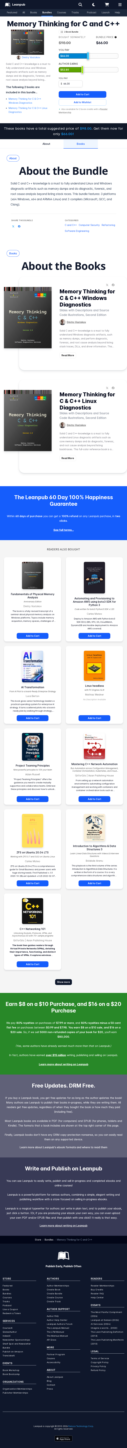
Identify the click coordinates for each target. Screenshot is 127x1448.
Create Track (54, 1301)
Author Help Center (57, 1320)
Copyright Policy (100, 1362)
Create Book (54, 1289)
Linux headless (94, 685)
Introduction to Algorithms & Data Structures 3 (94, 847)
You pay (63, 78)
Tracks (75, 12)
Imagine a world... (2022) (104, 1328)
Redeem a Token (12, 1313)
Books (33, 12)
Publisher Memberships (15, 1393)
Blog (49, 1381)
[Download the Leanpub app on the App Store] (63, 1438)
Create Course (55, 1297)
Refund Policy (98, 1370)
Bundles (47, 12)
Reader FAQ (97, 1293)
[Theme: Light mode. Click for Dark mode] (94, 5)
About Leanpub (55, 1377)
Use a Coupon (10, 1309)
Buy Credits (97, 1289)
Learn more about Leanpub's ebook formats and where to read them (63, 1147)
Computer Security (89, 225)
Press (50, 1389)
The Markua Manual (57, 1336)
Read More (68, 355)
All (23, 12)
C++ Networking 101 (32, 929)
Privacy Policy (98, 1366)
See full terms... (63, 530)
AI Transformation (32, 687)
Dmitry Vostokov (31, 57)
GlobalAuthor (10, 1332)
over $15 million (56, 1055)
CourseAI (8, 1328)
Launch (106, 12)
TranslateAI (9, 1355)
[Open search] (80, 5)
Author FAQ (53, 1316)
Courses (61, 12)
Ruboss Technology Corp (80, 1426)
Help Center (97, 1297)
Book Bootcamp (11, 1374)
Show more (63, 982)
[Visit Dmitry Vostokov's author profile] (62, 322)
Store (38, 1239)
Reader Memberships (102, 1285)
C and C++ (71, 225)
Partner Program (56, 1354)
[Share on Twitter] (13, 226)
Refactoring (108, 225)
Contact (51, 1385)
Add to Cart (82, 94)
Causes (51, 1358)
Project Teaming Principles (33, 765)
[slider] (88, 56)
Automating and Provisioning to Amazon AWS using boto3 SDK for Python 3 (94, 602)
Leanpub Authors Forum (60, 1324)
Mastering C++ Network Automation (94, 764)
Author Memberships (58, 1285)
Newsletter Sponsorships (16, 1340)
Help (117, 12)
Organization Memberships (17, 1389)
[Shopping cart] (107, 5)
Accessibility (54, 1362)
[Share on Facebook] (19, 226)
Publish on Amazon (13, 1351)
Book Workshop (11, 1370)
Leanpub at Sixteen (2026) (105, 1320)
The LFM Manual (55, 1332)
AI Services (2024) (100, 1324)
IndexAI (6, 1336)
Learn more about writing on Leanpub (63, 1064)
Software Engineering (77, 231)
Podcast (91, 12)
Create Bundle (54, 1293)
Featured (12, 12)
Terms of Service (100, 1358)
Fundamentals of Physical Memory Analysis (32, 595)
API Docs (51, 1340)
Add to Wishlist (82, 102)
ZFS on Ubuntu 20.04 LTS (33, 852)
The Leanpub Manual (58, 1328)
